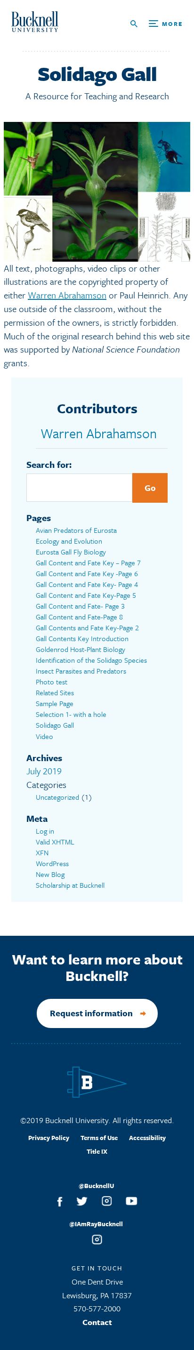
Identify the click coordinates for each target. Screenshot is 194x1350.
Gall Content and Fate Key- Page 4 (87, 584)
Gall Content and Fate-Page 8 (79, 616)
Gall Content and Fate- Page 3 (80, 606)
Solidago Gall (55, 725)
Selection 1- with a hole (71, 714)
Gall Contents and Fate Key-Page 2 (87, 627)
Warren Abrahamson (67, 295)
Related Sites (55, 692)
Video (44, 736)
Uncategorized (57, 797)
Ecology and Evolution (69, 541)
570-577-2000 (97, 1308)
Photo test (51, 681)
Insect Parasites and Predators (81, 671)
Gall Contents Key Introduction (82, 638)
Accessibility (147, 1137)
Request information (91, 1013)
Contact (97, 1322)
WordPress (52, 863)
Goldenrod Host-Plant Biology (80, 649)
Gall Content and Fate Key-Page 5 (86, 595)
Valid (55, 841)
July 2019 (44, 770)
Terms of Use (99, 1137)
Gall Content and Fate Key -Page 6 (87, 573)
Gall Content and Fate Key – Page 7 (88, 562)
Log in (45, 831)
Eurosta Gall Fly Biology (71, 551)
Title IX (97, 1151)
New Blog (50, 874)
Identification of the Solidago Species (91, 660)
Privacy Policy (48, 1137)
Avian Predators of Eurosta (76, 530)
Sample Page (54, 703)
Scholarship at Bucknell (70, 885)
